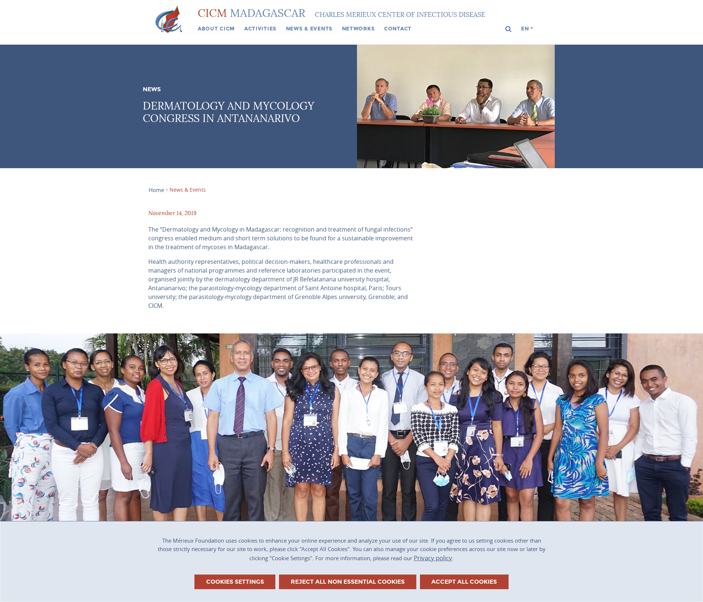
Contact (398, 28)
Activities (260, 28)
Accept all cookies (464, 581)
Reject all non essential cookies (348, 581)
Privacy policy (433, 558)
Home (156, 189)
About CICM (216, 28)
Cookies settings (235, 581)
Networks (358, 28)
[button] (508, 29)
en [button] (525, 28)
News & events (309, 28)
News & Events (188, 189)
